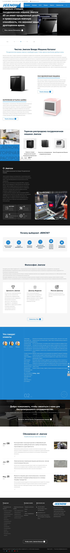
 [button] (65, 394)
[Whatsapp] (68, 363)
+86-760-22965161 (7, 1)
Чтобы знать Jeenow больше (35, 541)
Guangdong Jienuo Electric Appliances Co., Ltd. (20, 549)
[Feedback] (68, 372)
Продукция (27, 5)
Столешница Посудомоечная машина (17, 87)
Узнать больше (45, 92)
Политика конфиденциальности (60, 549)
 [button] (7, 42)
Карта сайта (49, 549)
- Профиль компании (29, 507)
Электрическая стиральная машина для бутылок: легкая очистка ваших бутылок (31, 462)
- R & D (25, 509)
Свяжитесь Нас (59, 5)
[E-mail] (68, 366)
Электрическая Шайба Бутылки (50, 109)
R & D (40, 5)
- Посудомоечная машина (7, 507)
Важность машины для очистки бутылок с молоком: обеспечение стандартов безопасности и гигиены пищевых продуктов (30, 477)
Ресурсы (46, 5)
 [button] (62, 394)
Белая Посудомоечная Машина (60, 152)
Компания (34, 5)
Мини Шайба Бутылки (47, 107)
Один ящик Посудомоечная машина (16, 89)
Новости (52, 5)
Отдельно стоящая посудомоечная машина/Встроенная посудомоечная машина (19, 80)
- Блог (25, 511)
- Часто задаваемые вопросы (29, 514)
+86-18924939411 (25, 1)
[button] (14, 41)
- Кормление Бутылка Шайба (18, 507)
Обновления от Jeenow (35, 434)
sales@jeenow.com (35, 1)
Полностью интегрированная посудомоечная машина (19, 84)
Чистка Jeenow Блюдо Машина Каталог (35, 49)
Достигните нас (40, 503)
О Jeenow (8, 168)
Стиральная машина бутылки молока (51, 111)
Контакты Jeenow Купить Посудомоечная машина (34, 419)
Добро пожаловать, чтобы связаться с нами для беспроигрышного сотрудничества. (35, 408)
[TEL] (68, 369)
